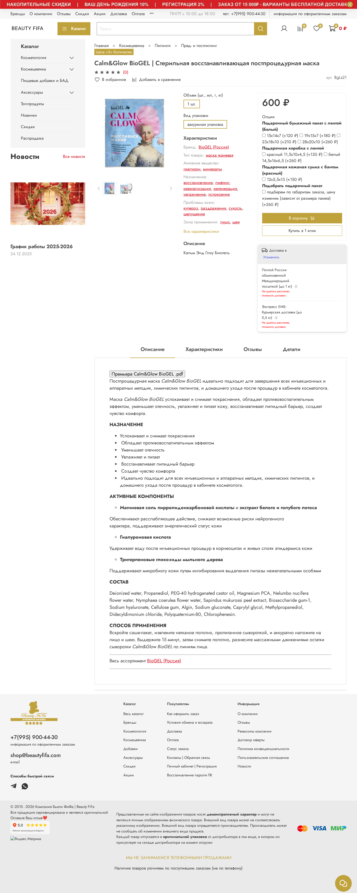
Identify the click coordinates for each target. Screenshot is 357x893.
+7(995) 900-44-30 (34, 737)
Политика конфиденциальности (263, 748)
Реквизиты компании (255, 731)
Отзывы (64, 14)
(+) (283, 136)
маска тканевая (219, 155)
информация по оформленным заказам (310, 14)
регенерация (225, 189)
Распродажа (32, 138)
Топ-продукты (32, 104)
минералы (212, 169)
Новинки (29, 115)
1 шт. (191, 104)
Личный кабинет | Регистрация (192, 766)
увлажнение (194, 194)
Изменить (271, 257)
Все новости (74, 156)
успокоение (219, 194)
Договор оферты (251, 739)
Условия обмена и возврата (189, 722)
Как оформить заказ (183, 713)
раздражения (213, 208)
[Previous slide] (102, 133)
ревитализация (197, 189)
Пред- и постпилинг (199, 46)
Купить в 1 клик (302, 231)
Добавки (130, 748)
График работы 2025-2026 (41, 246)
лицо (225, 222)
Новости (244, 766)
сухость (235, 208)
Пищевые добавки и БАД (44, 81)
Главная (101, 46)
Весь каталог (133, 713)
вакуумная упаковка (205, 124)
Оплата (138, 14)
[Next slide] (166, 133)
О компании (41, 14)
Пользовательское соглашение (263, 757)
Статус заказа (178, 748)
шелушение (194, 214)
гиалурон (191, 169)
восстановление (198, 183)
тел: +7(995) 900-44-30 (244, 14)
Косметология (33, 58)
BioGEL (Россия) (214, 147)
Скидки (82, 14)
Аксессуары (32, 92)
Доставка (118, 14)
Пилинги (163, 46)
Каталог (78, 29)
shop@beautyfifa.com (35, 755)
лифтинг (222, 183)
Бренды (17, 14)
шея (236, 222)
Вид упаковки (195, 115)
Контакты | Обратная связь (188, 757)
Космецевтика (131, 46)
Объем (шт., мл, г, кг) (203, 95)
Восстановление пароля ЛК (189, 775)
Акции (100, 14)
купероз (190, 208)
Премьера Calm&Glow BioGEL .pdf (147, 374)
